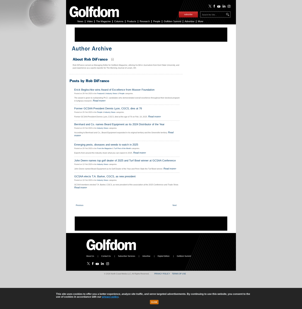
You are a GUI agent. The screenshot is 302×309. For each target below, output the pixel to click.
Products (131, 21)
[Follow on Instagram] (228, 7)
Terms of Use (179, 274)
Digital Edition (164, 256)
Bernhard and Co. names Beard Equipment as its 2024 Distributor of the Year (119, 124)
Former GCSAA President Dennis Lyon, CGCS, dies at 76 (108, 108)
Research (145, 21)
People (156, 21)
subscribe (188, 14)
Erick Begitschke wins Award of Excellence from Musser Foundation (114, 89)
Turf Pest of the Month (122, 148)
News (80, 21)
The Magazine (103, 21)
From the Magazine (104, 148)
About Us (90, 256)
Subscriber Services (126, 256)
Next (174, 205)
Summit (172, 21)
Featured (100, 93)
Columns (118, 21)
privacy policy (110, 296)
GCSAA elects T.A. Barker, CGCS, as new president (105, 176)
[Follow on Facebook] (213, 7)
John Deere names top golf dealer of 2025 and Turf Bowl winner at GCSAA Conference (125, 160)
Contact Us (106, 256)
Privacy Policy (162, 274)
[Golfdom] (111, 251)
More (200, 21)
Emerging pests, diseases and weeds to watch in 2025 (106, 144)
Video (90, 21)
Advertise (189, 21)
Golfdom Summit (184, 256)
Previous (79, 205)
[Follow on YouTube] (218, 7)
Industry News (111, 93)
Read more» (99, 100)
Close (154, 302)
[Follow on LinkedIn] (223, 7)
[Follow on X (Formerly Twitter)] (209, 7)
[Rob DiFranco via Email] (113, 60)
